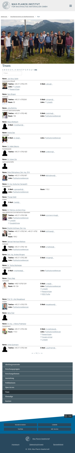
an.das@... (17, 138)
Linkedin (45, 340)
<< (32, 353)
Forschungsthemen (12, 374)
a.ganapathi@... (19, 189)
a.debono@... (50, 152)
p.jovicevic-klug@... (52, 215)
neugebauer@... (51, 304)
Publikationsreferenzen (53, 116)
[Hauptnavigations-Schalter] (71, 6)
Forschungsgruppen (12, 369)
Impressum (15, 445)
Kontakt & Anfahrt (20, 424)
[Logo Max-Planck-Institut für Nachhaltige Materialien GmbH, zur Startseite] (34, 5)
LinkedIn (17, 87)
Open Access (9, 387)
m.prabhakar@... (51, 329)
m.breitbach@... (19, 125)
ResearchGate (14, 89)
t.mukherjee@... (19, 271)
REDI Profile (46, 294)
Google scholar (47, 337)
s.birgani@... (50, 99)
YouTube (20, 429)
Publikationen (10, 383)
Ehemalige (9, 396)
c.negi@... (49, 284)
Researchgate (46, 334)
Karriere (8, 401)
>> (41, 353)
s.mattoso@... (50, 247)
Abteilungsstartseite (12, 365)
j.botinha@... (50, 113)
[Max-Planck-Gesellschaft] (29, 439)
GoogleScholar (15, 223)
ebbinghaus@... (51, 175)
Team (7, 392)
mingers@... (50, 258)
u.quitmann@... (51, 348)
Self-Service (54, 429)
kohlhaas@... (50, 231)
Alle (35, 70)
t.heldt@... (17, 202)
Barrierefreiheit (58, 445)
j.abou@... (49, 84)
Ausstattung (9, 378)
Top (69, 416)
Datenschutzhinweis (36, 445)
